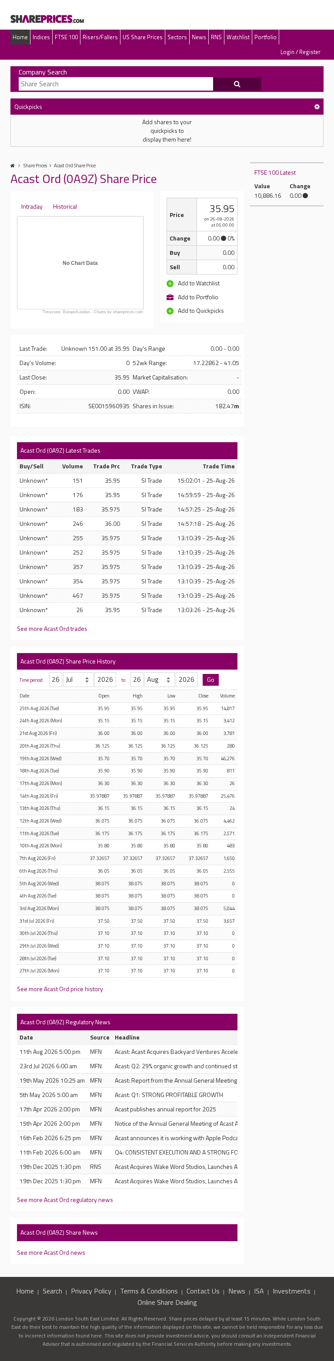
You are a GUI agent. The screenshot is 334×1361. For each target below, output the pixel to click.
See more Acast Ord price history (60, 988)
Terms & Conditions (149, 1291)
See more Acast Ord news (51, 1252)
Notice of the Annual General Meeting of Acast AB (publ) (186, 1123)
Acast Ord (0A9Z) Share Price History (68, 661)
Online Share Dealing (167, 1302)
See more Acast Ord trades (52, 628)
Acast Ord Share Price (75, 165)
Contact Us (203, 1291)
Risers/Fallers (100, 37)
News (199, 37)
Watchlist (238, 37)
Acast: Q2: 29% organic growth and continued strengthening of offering (206, 1065)
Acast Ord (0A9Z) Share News (59, 1232)
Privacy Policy (91, 1291)
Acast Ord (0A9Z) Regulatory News (65, 1021)
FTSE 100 (66, 37)
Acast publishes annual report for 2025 (165, 1109)
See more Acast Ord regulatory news (65, 1199)
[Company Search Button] (237, 84)
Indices (41, 37)
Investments (292, 1291)
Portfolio (265, 37)
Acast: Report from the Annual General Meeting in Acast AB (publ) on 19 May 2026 (221, 1080)
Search (52, 1291)
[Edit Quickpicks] (317, 106)
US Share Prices (143, 37)
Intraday (32, 206)
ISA (259, 1291)
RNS (216, 37)
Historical (65, 206)
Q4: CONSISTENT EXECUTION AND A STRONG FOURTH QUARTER (197, 1152)
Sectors (177, 37)
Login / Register (301, 51)
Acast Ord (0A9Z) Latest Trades (60, 450)
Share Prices (35, 165)
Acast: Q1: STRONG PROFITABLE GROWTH (169, 1094)
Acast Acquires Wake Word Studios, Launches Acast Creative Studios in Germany (219, 1166)
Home (20, 37)
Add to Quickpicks (200, 310)
